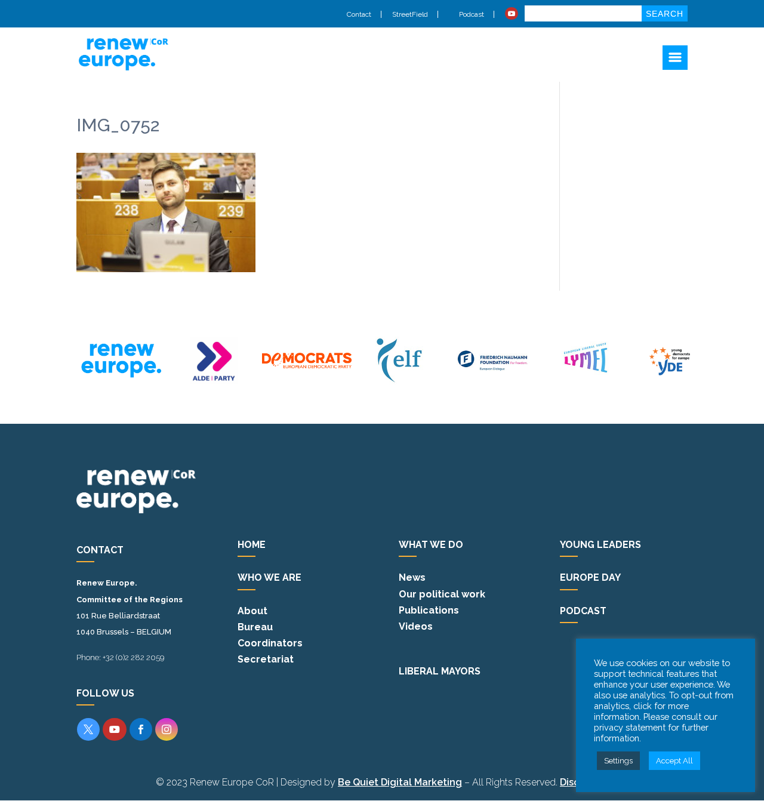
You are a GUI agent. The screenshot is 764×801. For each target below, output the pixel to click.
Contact (359, 14)
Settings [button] (618, 760)
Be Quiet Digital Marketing (400, 782)
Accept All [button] (674, 760)
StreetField (410, 14)
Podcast (470, 14)
